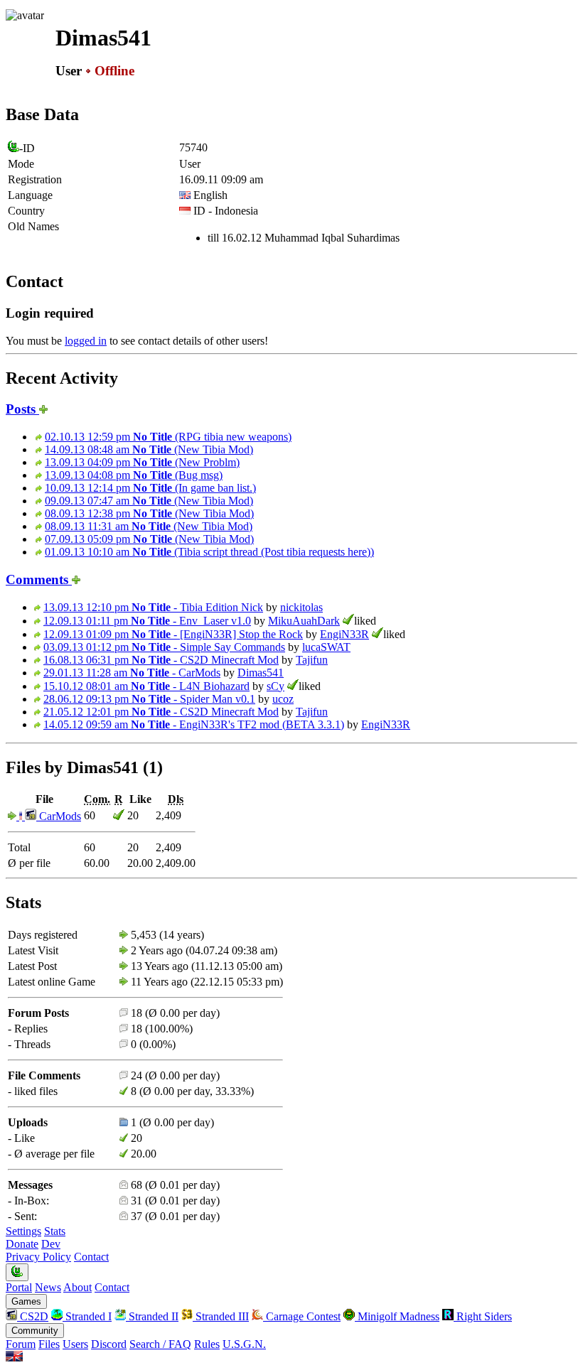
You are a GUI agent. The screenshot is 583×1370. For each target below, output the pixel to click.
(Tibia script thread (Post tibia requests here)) (209, 552)
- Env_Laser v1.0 (147, 621)
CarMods (58, 816)
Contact (91, 1257)
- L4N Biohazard (146, 686)
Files (49, 1344)
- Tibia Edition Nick (153, 607)
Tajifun (312, 660)
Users (75, 1344)
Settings (23, 1231)
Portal (19, 1287)
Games (26, 1301)
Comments (39, 579)
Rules (207, 1344)
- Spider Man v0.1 (149, 699)
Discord (109, 1344)
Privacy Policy (38, 1257)
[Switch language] (14, 1358)
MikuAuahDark (304, 621)
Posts (22, 408)
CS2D (32, 1316)
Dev (50, 1244)
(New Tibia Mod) (149, 449)
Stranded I (87, 1316)
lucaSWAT (326, 647)
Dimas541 (260, 673)
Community (34, 1330)
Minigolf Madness (397, 1316)
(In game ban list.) (150, 488)
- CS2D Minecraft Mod (161, 660)
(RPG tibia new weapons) (168, 437)
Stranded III (221, 1316)
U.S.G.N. (244, 1344)
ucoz (283, 699)
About (77, 1287)
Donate (22, 1244)
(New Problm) (142, 462)
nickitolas (301, 607)
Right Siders (483, 1316)
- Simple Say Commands (164, 647)
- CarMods (131, 673)
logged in (86, 341)
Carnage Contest (302, 1316)
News (48, 1287)
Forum (21, 1344)
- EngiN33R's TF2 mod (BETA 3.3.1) (193, 724)
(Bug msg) (134, 475)
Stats (54, 1231)
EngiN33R (344, 634)
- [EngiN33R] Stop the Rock (173, 634)
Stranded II (152, 1316)
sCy (275, 686)
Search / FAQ (160, 1344)
